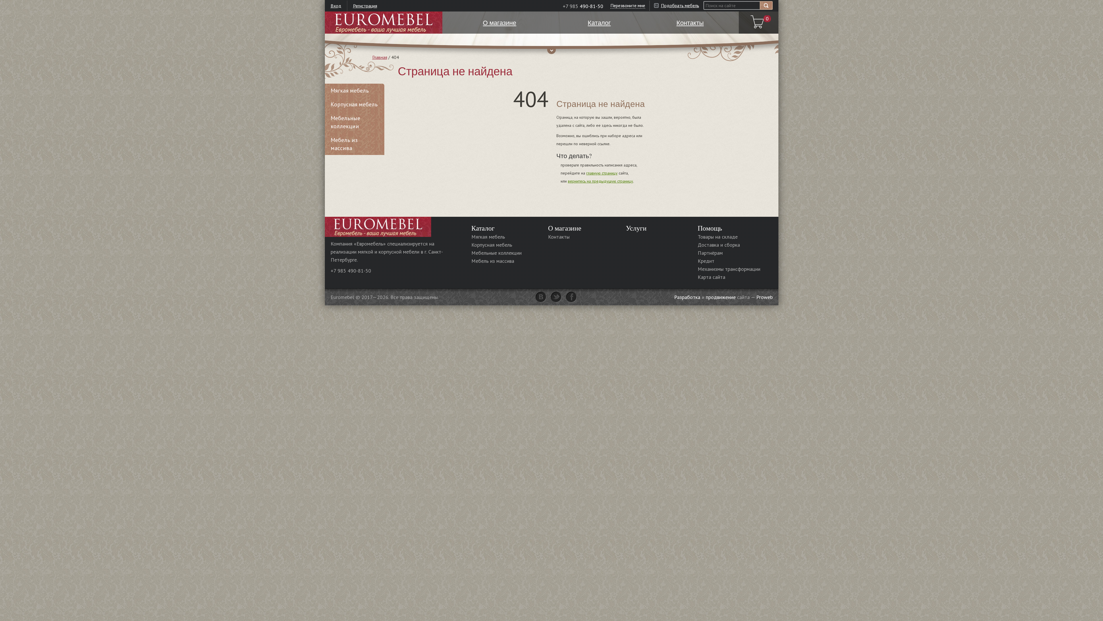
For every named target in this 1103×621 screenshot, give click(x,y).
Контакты (559, 236)
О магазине (564, 228)
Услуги (636, 228)
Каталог (483, 228)
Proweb (764, 297)
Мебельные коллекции (345, 122)
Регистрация (365, 6)
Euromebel (383, 23)
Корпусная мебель (354, 104)
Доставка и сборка (719, 244)
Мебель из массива (344, 144)
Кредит (706, 261)
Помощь (710, 228)
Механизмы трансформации (729, 269)
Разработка (687, 297)
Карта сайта (711, 277)
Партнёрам (710, 253)
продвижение (721, 297)
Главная (379, 57)
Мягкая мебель (350, 90)
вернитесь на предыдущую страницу (600, 181)
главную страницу (602, 173)
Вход (336, 6)
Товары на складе (718, 236)
